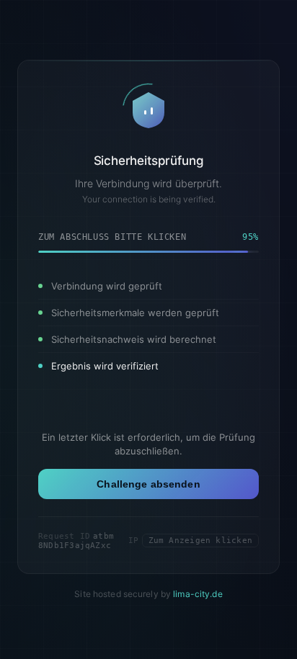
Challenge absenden (148, 484)
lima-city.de (197, 593)
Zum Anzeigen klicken (200, 540)
